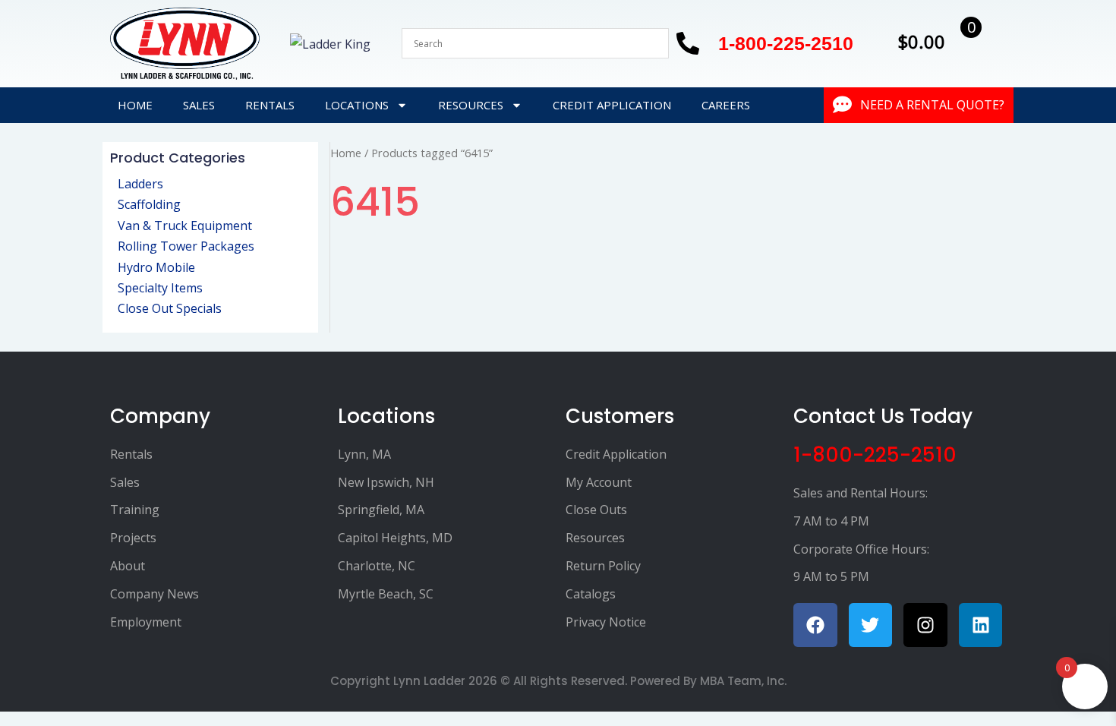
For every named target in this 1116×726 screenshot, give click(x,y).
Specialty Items (160, 287)
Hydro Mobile (156, 267)
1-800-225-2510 (875, 455)
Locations (357, 104)
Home (135, 104)
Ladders (140, 183)
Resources (470, 104)
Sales (199, 104)
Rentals (270, 104)
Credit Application (612, 104)
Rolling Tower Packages (186, 246)
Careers (725, 104)
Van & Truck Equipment (185, 225)
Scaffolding (149, 204)
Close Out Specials (170, 308)
